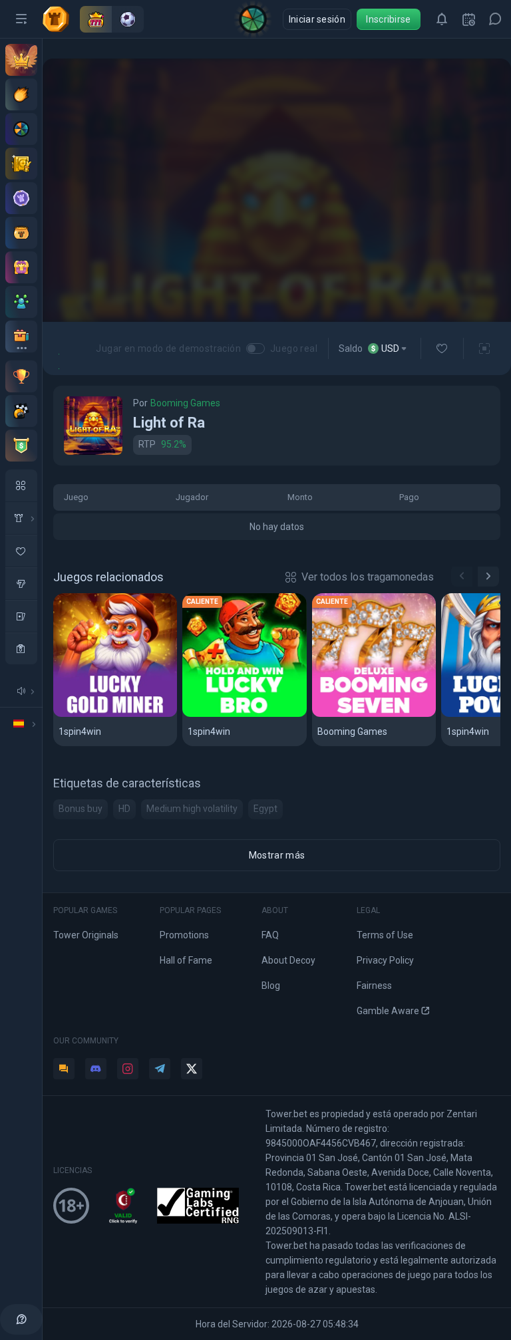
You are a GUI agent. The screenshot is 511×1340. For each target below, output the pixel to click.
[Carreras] (21, 411)
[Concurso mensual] (21, 376)
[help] (21, 1319)
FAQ (270, 935)
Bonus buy (80, 808)
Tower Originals (85, 935)
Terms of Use (385, 935)
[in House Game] (21, 518)
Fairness (374, 985)
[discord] (95, 1068)
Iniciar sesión (317, 19)
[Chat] (495, 19)
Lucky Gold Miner (102, 714)
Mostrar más (277, 855)
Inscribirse (388, 19)
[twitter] (191, 1068)
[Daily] (468, 19)
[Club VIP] (21, 60)
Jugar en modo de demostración (168, 348)
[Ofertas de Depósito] (21, 94)
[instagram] (127, 1068)
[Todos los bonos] (21, 336)
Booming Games (185, 403)
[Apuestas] (21, 164)
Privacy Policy (385, 960)
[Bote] (21, 233)
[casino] (21, 648)
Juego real (293, 348)
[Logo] (61, 19)
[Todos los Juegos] (21, 485)
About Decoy (288, 960)
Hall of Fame (186, 960)
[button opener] (21, 19)
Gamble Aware (388, 1010)
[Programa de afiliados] (21, 302)
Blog (270, 985)
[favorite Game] (21, 551)
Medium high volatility (192, 808)
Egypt (265, 808)
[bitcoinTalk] (64, 1068)
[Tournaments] (21, 446)
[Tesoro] (21, 267)
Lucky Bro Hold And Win (243, 714)
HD (124, 808)
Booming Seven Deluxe (373, 714)
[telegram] (159, 1068)
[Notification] (441, 19)
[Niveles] (21, 198)
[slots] (21, 583)
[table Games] (21, 616)
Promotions (184, 935)
